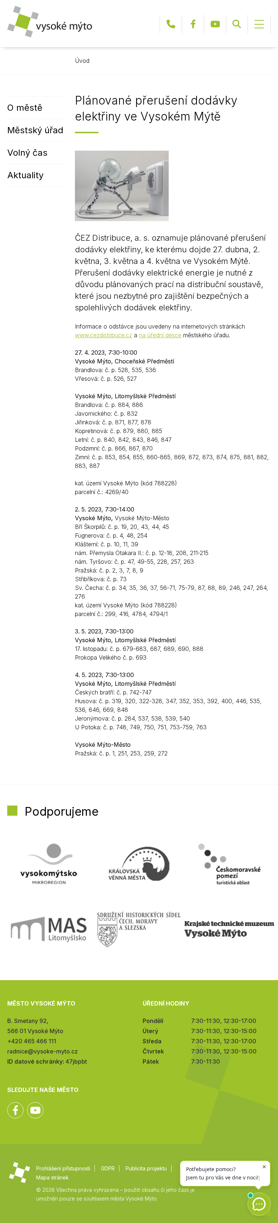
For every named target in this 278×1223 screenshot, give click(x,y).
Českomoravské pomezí (229, 864)
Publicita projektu (146, 1168)
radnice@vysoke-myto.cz (42, 1051)
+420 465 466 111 (171, 24)
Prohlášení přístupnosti (63, 1168)
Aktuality (25, 175)
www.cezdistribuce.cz (103, 335)
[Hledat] (237, 24)
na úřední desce (160, 335)
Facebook (193, 24)
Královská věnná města (139, 864)
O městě (24, 107)
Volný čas (27, 152)
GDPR (108, 1168)
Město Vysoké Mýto (49, 21)
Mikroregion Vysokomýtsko (49, 864)
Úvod (82, 60)
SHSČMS (139, 929)
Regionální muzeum (229, 929)
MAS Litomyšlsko (49, 929)
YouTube (215, 24)
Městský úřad (35, 130)
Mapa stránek (52, 1177)
